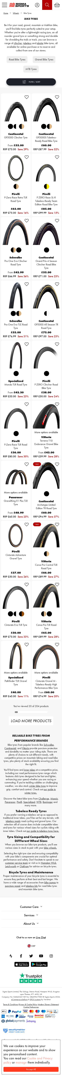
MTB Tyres (31, 69)
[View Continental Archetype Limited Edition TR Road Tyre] (46, 475)
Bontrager (48, 802)
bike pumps (50, 882)
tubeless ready (13, 821)
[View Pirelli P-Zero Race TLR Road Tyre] (16, 415)
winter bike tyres (37, 786)
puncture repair (13, 886)
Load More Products (31, 720)
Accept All (31, 1069)
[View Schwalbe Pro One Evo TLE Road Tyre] (16, 295)
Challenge (44, 798)
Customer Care (29, 907)
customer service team (16, 863)
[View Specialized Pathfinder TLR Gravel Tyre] (16, 655)
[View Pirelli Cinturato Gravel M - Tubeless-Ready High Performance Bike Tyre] (46, 655)
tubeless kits (32, 886)
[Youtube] (41, 956)
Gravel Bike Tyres (44, 59)
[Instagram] (51, 956)
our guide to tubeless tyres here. (43, 831)
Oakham (24, 866)
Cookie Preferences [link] (31, 1007)
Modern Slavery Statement (48, 1004)
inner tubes (29, 770)
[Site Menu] (4, 5)
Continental (10, 748)
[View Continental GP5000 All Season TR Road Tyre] (46, 295)
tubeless (27, 43)
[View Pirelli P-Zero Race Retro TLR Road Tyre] (16, 168)
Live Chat (41, 937)
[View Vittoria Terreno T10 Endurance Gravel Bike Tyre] (46, 415)
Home (5, 13)
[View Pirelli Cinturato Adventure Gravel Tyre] (16, 535)
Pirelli (19, 802)
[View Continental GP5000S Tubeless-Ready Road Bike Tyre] (46, 108)
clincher (18, 43)
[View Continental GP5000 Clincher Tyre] (16, 108)
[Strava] (11, 956)
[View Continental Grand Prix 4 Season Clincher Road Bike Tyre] (46, 231)
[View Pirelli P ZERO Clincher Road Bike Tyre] (46, 355)
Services (29, 915)
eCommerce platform (19, 999)
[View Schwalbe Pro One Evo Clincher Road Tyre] (16, 231)
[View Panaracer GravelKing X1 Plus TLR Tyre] (16, 475)
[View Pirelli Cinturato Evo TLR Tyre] (16, 595)
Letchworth (10, 866)
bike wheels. (50, 847)
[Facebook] (21, 956)
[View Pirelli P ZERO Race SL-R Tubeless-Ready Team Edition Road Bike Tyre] (46, 168)
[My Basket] (57, 5)
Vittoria (25, 748)
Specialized (29, 802)
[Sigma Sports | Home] (19, 4)
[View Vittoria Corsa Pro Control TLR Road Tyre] (46, 535)
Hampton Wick (48, 863)
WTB (38, 802)
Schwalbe (49, 745)
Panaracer (10, 802)
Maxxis (54, 798)
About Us (29, 924)
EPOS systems (35, 999)
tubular (40, 43)
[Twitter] (31, 956)
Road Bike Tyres (17, 59)
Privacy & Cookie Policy (28, 1004)
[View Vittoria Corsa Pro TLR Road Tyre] (46, 595)
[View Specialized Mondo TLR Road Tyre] (16, 355)
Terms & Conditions (10, 1004)
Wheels (16, 13)
